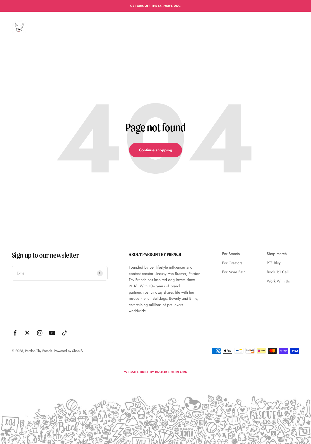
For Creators (127, 27)
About (182, 27)
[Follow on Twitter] (27, 333)
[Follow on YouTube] (52, 333)
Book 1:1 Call (278, 272)
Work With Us (278, 281)
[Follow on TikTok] (64, 333)
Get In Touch (210, 27)
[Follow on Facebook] (15, 333)
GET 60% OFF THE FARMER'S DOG (155, 6)
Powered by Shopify (68, 350)
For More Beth (158, 27)
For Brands (100, 27)
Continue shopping (155, 150)
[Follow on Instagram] (39, 333)
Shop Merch (277, 253)
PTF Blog (274, 263)
